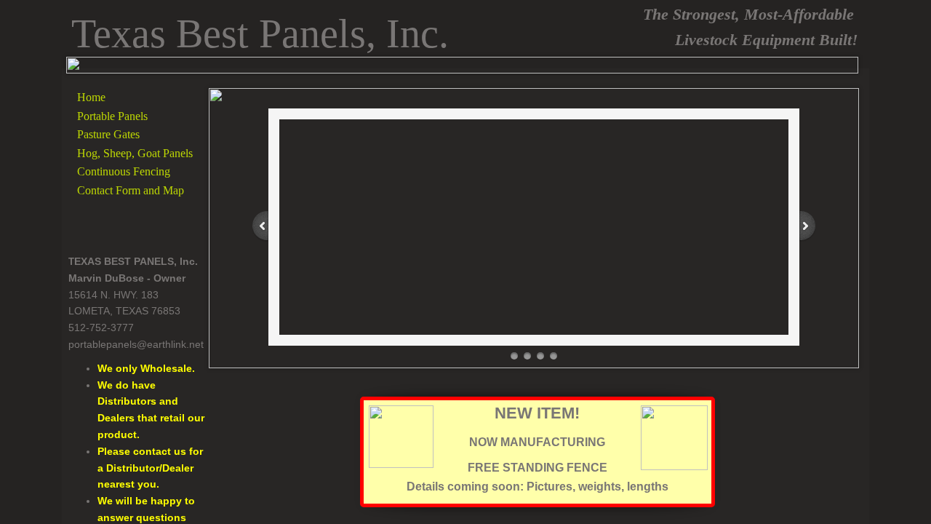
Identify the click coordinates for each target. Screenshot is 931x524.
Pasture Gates (108, 134)
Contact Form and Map (130, 190)
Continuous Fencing (123, 171)
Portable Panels (112, 116)
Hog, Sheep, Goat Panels (135, 153)
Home (91, 97)
